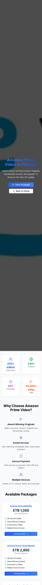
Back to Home (22, 191)
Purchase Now (19, 534)
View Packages (22, 184)
